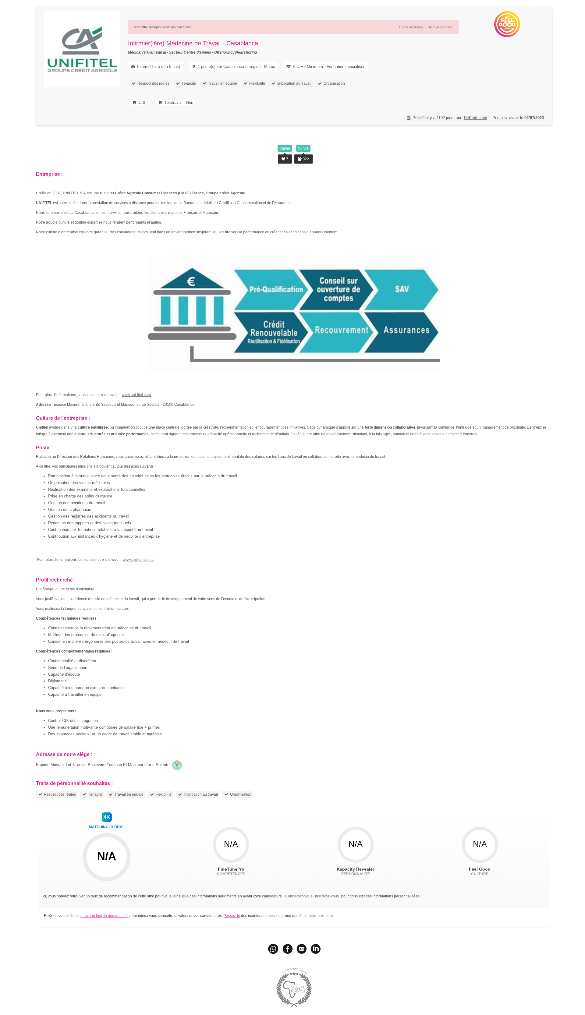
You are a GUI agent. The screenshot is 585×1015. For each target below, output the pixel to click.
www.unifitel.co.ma (138, 559)
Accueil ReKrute (440, 27)
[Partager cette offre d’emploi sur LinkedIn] (316, 948)
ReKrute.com (475, 117)
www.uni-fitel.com (136, 395)
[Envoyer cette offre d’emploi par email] (302, 948)
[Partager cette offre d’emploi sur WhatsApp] (274, 948)
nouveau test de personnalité (104, 916)
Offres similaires (411, 27)
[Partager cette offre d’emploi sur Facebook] (287, 948)
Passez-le (232, 916)
